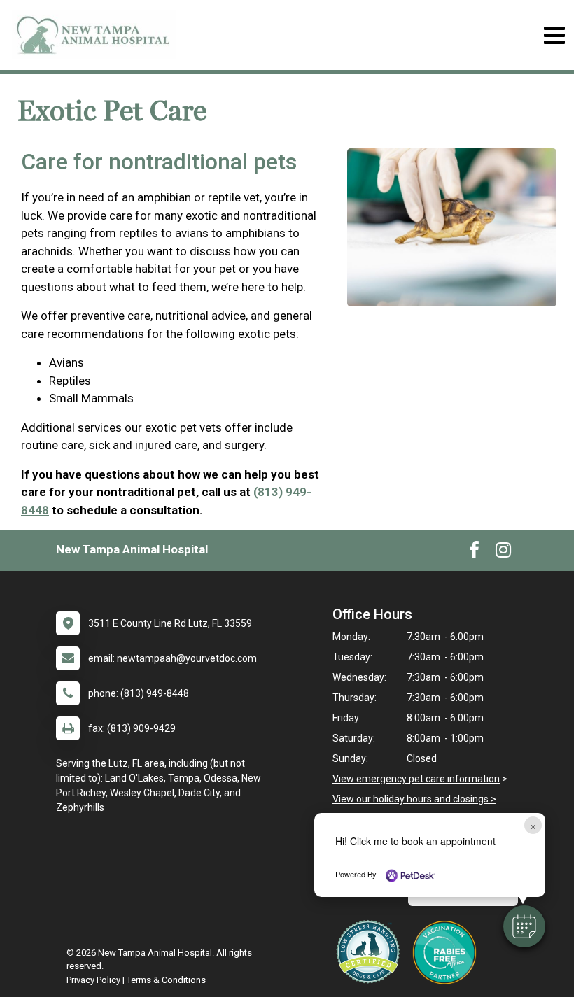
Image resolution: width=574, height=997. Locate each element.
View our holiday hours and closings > (414, 799)
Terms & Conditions (166, 980)
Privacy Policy (93, 980)
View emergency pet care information (416, 778)
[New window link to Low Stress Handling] (371, 952)
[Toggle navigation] (554, 35)
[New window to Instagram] (503, 552)
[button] (524, 926)
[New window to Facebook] (474, 552)
